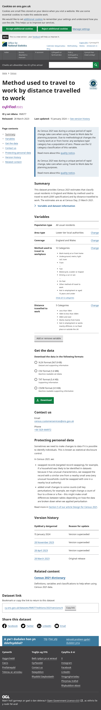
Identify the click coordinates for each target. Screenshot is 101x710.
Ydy (45, 638)
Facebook (13, 626)
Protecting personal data (18, 152)
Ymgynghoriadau (70, 676)
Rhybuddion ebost (70, 685)
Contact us (10, 148)
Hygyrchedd (8, 658)
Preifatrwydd (8, 667)
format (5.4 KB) (48, 381)
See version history (80, 118)
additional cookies (33, 19)
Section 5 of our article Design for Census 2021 (73, 506)
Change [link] (95, 232)
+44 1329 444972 (42, 429)
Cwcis (5, 662)
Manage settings (81, 28)
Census (13, 73)
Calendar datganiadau (56, 46)
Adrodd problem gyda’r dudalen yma (78, 641)
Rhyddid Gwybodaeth (43, 676)
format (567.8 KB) (53, 364)
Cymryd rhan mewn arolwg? (89, 53)
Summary (10, 134)
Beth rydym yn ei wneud (44, 658)
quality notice (68, 152)
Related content (13, 161)
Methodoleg (72, 46)
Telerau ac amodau (12, 671)
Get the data (11, 143)
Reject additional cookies (55, 28)
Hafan (6, 52)
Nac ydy (53, 638)
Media (82, 46)
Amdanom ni (92, 46)
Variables (10, 138)
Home (4, 73)
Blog (48, 49)
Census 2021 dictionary (49, 578)
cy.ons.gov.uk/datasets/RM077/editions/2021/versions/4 (34, 607)
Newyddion (38, 671)
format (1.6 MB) (50, 372)
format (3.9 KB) (56, 389)
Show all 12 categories (65, 298)
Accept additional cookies (19, 28)
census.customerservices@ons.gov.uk (54, 421)
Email (63, 626)
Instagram (66, 662)
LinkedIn (46, 626)
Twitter (30, 626)
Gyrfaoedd (37, 662)
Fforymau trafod (69, 680)
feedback (36, 37)
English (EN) (83, 43)
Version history (13, 157)
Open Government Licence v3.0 (63, 700)
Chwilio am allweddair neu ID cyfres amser (22, 65)
